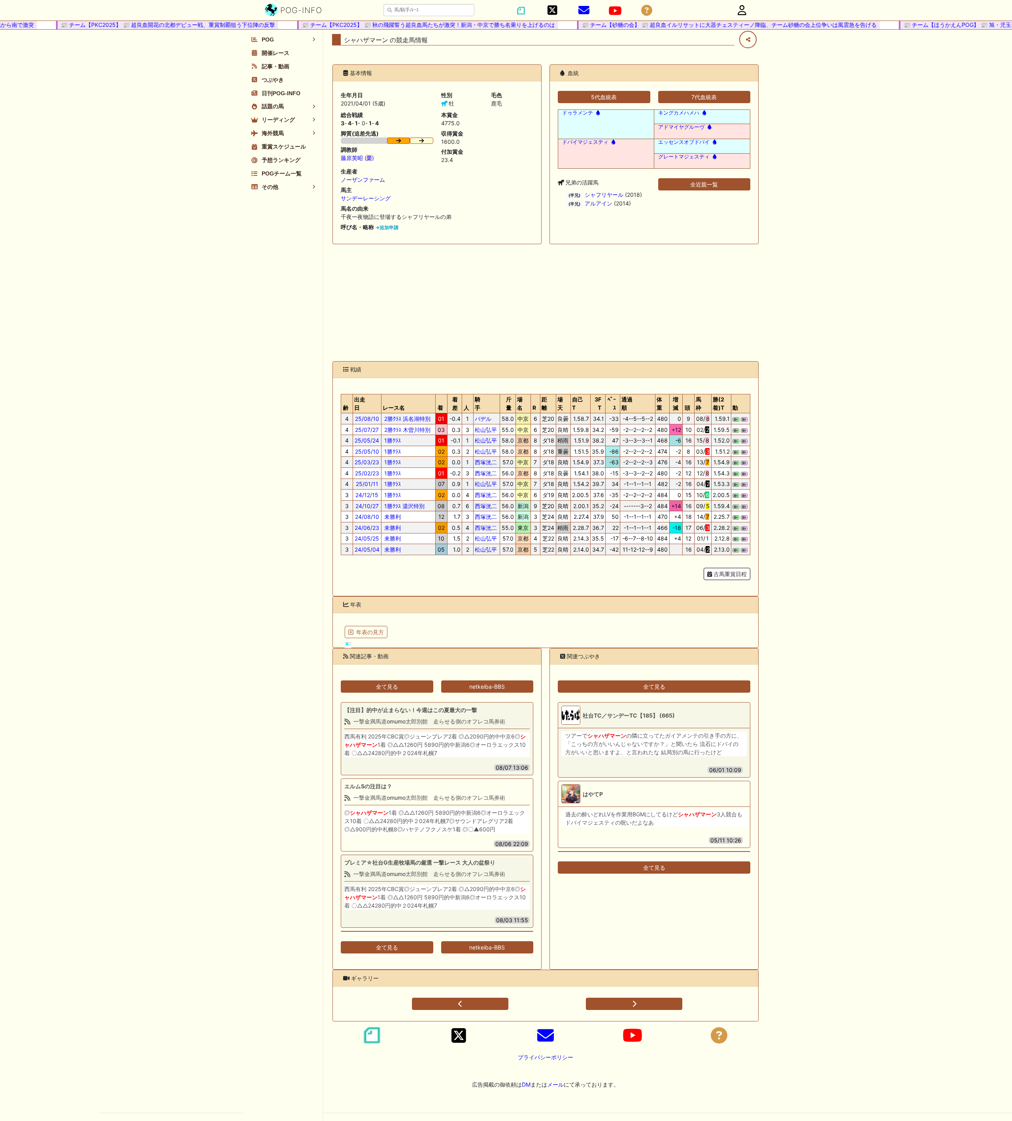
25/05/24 (367, 440)
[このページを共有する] (748, 39)
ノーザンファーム (363, 179)
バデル (483, 418)
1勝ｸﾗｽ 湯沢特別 (404, 506)
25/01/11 (367, 483)
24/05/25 (367, 538)
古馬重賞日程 (729, 574)
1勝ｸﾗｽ (392, 440)
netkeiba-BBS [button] (487, 686)
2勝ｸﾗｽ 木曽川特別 (406, 429)
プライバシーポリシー (545, 1057)
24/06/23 (367, 527)
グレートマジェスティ (684, 157)
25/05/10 (367, 451)
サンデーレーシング (366, 198)
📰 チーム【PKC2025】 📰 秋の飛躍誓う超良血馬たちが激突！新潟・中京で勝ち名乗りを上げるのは (415, 24)
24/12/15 (366, 495)
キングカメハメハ (678, 113)
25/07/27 (367, 429)
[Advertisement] (545, 302)
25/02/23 (367, 473)
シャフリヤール (604, 194)
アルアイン (598, 203)
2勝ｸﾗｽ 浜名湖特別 (406, 418)
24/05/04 (367, 549)
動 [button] (735, 407)
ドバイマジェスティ (585, 142)
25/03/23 (367, 462)
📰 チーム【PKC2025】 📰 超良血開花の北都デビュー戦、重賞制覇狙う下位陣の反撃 (155, 24)
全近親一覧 (704, 184)
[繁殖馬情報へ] (597, 113)
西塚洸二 (486, 462)
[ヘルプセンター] (646, 10)
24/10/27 (367, 506)
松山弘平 (486, 429)
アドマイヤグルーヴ (681, 127)
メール (555, 1084)
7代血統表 (704, 97)
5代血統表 (604, 97)
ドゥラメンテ (577, 113)
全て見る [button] (387, 686)
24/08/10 (367, 516)
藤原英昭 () (357, 157)
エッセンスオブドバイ (684, 142)
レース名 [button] (394, 407)
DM (526, 1084)
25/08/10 (367, 418)
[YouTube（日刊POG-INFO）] (615, 10)
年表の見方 (370, 632)
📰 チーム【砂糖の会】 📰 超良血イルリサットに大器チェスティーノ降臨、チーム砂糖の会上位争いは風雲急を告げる (716, 24)
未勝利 (392, 516)
